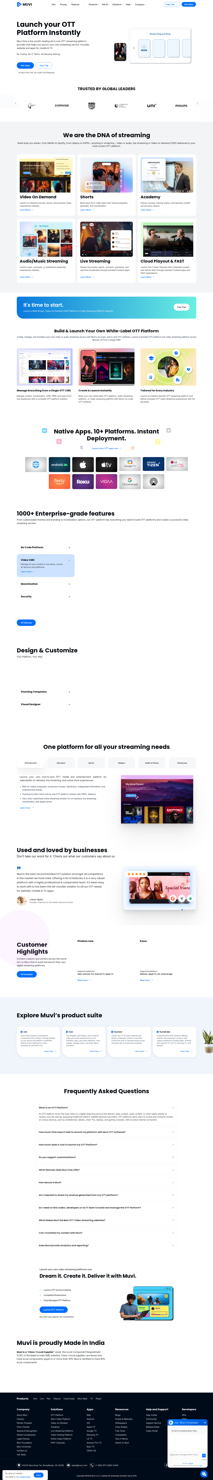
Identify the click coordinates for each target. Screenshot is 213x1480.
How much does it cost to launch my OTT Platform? (68, 1144)
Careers (20, 1419)
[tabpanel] (106, 888)
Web (89, 1415)
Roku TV (91, 1446)
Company (139, 4)
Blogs (117, 1415)
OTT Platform (57, 1415)
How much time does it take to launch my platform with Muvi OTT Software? (82, 1132)
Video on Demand (59, 1423)
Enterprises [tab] (182, 763)
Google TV (92, 1431)
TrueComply (69, 1398)
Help (128, 4)
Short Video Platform (60, 1419)
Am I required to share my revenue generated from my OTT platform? (78, 1195)
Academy (55, 1427)
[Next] (197, 103)
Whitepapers (121, 1423)
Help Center (151, 1415)
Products (93, 4)
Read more (83, 980)
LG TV (89, 1439)
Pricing (63, 4)
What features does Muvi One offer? (59, 1169)
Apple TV (91, 1427)
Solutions (116, 4)
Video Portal (152, 1431)
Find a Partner (23, 1427)
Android (90, 1419)
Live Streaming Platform (62, 1431)
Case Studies (121, 1427)
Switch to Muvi (122, 1442)
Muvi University (24, 1446)
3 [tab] (187, 909)
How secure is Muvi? (50, 1182)
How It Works (121, 1439)
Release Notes (152, 1427)
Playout (56, 1398)
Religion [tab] (121, 763)
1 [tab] (182, 909)
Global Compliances (26, 1435)
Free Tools (120, 1431)
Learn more (26, 585)
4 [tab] (190, 909)
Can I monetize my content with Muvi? (60, 1232)
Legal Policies (23, 1439)
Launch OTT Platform (54, 1309)
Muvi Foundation (24, 1442)
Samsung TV (92, 1435)
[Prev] (15, 103)
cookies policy (25, 1477)
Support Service (153, 1423)
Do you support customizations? (57, 1157)
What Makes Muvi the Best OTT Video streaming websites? (72, 1220)
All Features (26, 622)
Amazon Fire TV (94, 1442)
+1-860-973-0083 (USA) (106, 1465)
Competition (121, 1435)
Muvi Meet (82, 1398)
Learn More (25, 210)
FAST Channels (58, 1442)
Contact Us (22, 1450)
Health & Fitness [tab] (152, 763)
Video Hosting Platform (61, 1435)
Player (99, 1398)
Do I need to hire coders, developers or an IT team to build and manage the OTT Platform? (90, 1207)
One (53, 4)
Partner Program (24, 1423)
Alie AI (105, 4)
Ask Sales (188, 4)
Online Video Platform (61, 1439)
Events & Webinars (124, 1419)
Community (151, 1419)
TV (91, 1398)
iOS (88, 1423)
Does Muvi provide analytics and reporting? (64, 1245)
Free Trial (170, 4)
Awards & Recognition (27, 1431)
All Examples (27, 974)
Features (75, 4)
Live (42, 1398)
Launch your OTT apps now (105, 448)
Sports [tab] (91, 763)
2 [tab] (185, 909)
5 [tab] (193, 909)
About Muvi (22, 1415)
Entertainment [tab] (31, 763)
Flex (49, 1398)
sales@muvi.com (79, 1465)
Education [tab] (61, 763)
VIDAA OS (91, 1450)
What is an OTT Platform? (53, 1107)
